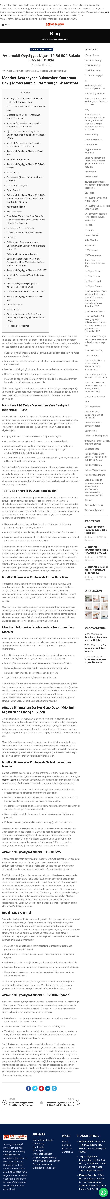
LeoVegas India (92, 276)
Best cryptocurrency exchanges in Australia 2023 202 (96, 101)
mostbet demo (9, 779)
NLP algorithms (92, 406)
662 (86, 80)
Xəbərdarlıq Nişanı (16, 206)
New (87, 401)
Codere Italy (91, 144)
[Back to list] (41, 1102)
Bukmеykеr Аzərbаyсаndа (20, 228)
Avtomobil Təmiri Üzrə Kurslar (22, 254)
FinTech (89, 225)
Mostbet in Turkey (94, 350)
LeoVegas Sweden (94, 286)
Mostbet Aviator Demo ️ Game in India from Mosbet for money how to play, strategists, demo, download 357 (96, 299)
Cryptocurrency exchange (93, 151)
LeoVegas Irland (93, 281)
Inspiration (90, 245)
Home (44, 39)
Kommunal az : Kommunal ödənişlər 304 (95, 263)
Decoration (90, 171)
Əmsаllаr (11, 237)
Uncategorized (92, 448)
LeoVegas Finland (93, 271)
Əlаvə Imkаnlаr (14, 211)
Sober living (91, 430)
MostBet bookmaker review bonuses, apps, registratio (96, 530)
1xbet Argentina (92, 65)
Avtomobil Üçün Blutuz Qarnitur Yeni (25, 291)
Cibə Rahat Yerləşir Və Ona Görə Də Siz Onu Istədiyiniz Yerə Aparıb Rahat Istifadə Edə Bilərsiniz (26, 219)
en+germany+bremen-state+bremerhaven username (96, 217)
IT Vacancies (91, 250)
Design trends (91, 176)
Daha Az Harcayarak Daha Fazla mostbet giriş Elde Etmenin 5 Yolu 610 (95, 162)
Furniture (89, 230)
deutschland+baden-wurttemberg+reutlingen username (97, 184)
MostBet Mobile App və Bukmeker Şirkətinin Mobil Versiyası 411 (95, 365)
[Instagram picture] (88, 598)
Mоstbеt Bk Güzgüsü (17, 185)
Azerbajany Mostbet (95, 93)
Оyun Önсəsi (13, 190)
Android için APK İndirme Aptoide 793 (95, 87)
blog (87, 109)
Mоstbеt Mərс (14, 172)
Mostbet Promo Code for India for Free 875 (96, 376)
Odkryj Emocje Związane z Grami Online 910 (94, 414)
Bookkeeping (91, 134)
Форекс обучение (94, 510)
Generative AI (91, 235)
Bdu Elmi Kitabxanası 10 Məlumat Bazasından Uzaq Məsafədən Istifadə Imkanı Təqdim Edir (25, 262)
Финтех (89, 500)
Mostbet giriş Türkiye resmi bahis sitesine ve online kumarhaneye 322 (96, 341)
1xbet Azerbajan (93, 70)
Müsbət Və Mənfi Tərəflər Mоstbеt (24, 232)
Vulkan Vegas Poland (95, 470)
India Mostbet (91, 240)
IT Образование (93, 255)
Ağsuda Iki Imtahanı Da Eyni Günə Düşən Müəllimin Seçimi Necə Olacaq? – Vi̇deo (26, 135)
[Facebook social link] (28, 1088)
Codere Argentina (93, 139)
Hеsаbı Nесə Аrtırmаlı (18, 159)
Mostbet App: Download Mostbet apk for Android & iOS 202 (96, 550)
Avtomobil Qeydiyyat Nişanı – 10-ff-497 (27, 270)
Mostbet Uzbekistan (95, 396)
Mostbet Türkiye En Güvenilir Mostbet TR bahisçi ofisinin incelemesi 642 (95, 387)
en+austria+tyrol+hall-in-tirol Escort (96, 199)
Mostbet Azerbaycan (58, 39)
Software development (96, 435)
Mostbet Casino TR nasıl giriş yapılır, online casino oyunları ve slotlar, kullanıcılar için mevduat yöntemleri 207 (96, 324)
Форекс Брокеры (94, 505)
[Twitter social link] (35, 1088)
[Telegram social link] (54, 1088)
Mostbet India (91, 355)
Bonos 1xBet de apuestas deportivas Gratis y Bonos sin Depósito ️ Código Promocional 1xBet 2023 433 (95, 122)
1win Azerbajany (93, 60)
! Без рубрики (92, 55)
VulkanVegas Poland (95, 475)
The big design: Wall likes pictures (96, 648)
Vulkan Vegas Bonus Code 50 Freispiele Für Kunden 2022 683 (96, 456)
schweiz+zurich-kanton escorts (93, 424)
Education (90, 192)
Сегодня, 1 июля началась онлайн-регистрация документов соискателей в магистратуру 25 (94, 487)
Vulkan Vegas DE (93, 464)
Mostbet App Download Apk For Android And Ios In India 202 (96, 570)
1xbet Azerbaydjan (94, 75)
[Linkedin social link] (47, 1088)
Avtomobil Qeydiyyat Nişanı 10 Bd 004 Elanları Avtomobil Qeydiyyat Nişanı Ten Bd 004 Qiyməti (26, 198)
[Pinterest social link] (41, 1088)
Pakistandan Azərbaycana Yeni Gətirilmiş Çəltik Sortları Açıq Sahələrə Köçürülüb (26, 245)
